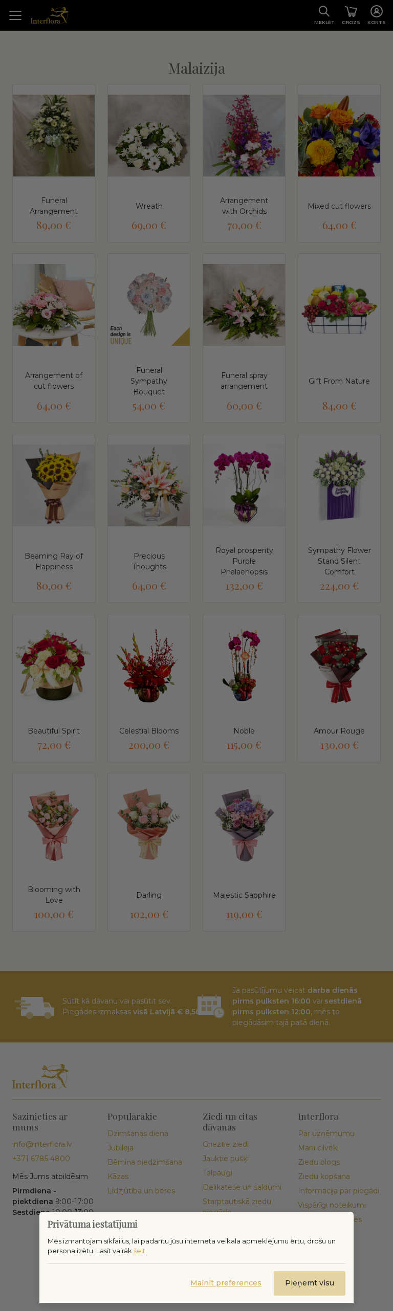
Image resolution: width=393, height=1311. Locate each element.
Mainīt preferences (225, 1282)
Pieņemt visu (309, 1282)
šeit (139, 1251)
